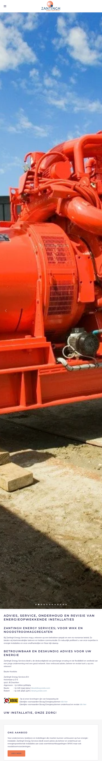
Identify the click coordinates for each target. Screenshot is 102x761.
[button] (5, 6)
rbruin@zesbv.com (39, 691)
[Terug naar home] (51, 6)
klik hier (64, 702)
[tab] (36, 604)
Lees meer (16, 753)
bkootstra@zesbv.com (40, 688)
